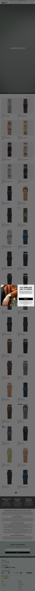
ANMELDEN (26, 299)
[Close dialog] (33, 286)
